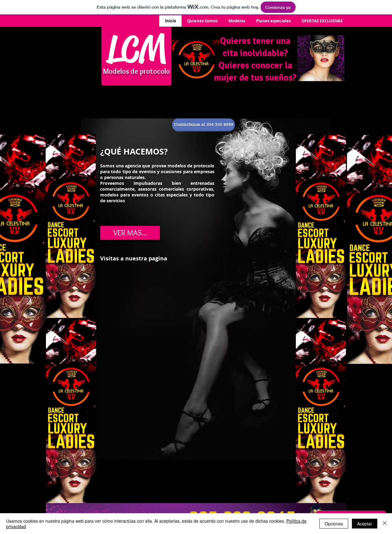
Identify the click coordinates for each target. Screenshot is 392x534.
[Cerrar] (384, 523)
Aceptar (364, 524)
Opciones (334, 524)
